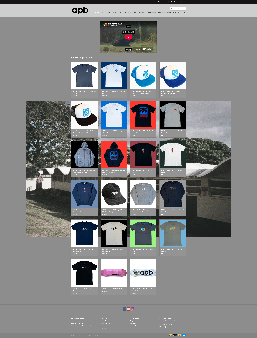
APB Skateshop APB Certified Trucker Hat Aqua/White (141, 92)
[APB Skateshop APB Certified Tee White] (114, 75)
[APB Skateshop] (80, 10)
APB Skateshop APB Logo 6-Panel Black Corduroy (113, 211)
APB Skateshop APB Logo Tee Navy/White (83, 250)
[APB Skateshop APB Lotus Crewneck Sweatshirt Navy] (84, 194)
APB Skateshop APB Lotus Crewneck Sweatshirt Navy (82, 211)
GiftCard (181, 12)
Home (97, 12)
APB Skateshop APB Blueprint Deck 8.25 (142, 290)
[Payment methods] (170, 335)
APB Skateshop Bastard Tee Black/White (82, 290)
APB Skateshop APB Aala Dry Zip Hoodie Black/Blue (113, 171)
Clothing (161, 12)
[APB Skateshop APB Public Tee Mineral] (172, 233)
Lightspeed (104, 335)
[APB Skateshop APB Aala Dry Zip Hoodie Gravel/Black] (84, 154)
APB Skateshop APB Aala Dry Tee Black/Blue (143, 132)
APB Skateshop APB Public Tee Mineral (171, 250)
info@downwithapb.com (170, 327)
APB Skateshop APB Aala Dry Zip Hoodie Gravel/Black (84, 171)
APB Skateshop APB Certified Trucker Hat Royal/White (171, 92)
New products (105, 323)
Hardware (122, 12)
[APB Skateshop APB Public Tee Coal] (143, 233)
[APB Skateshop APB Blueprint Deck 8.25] (143, 273)
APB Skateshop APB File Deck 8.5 (113, 289)
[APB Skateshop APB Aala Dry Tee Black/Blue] (143, 115)
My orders (133, 323)
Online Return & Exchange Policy (81, 326)
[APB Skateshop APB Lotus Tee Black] (143, 154)
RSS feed (104, 328)
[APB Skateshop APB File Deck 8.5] (114, 273)
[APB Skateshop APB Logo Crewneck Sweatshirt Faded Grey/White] (143, 194)
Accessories (151, 12)
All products (104, 321)
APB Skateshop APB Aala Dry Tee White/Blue (113, 132)
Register (132, 321)
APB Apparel (105, 12)
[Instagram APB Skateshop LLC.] (132, 309)
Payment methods (77, 323)
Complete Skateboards (136, 12)
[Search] (171, 9)
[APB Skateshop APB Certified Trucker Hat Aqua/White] (143, 75)
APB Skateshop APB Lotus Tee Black (142, 171)
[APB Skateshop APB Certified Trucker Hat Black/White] (84, 115)
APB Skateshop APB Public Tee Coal (142, 250)
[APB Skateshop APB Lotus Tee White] (172, 154)
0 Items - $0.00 (164, 2)
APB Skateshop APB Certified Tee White (113, 92)
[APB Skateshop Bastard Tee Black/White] (84, 273)
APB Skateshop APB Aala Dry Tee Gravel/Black (172, 132)
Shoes (169, 12)
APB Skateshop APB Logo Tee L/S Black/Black (172, 211)
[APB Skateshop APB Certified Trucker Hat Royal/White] (172, 75)
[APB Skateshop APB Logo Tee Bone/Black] (114, 233)
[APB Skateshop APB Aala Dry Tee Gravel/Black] (172, 115)
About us (74, 321)
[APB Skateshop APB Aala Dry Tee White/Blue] (114, 115)
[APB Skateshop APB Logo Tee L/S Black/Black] (172, 194)
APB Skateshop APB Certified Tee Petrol (84, 92)
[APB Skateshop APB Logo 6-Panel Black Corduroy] (114, 194)
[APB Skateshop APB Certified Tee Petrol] (84, 75)
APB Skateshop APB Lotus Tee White (171, 171)
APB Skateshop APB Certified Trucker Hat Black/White (83, 132)
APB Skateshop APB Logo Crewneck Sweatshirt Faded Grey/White (141, 211)
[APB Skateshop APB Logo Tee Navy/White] (84, 233)
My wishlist (133, 326)
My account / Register (179, 2)
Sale (174, 12)
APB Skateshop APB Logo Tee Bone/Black (112, 250)
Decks (114, 12)
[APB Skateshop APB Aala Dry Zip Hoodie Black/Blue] (114, 154)
